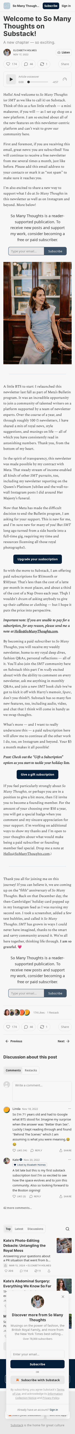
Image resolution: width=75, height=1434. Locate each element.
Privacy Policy (50, 1398)
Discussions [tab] (35, 1229)
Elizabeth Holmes (25, 50)
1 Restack (53, 1012)
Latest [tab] (19, 1229)
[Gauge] (65, 79)
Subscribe (51, 6)
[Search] (67, 1229)
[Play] (11, 79)
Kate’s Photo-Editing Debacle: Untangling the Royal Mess (24, 1245)
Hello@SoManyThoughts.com (36, 631)
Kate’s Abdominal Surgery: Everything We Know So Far (27, 1283)
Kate (15, 1160)
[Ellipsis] (69, 1108)
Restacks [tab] (31, 1070)
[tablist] (21, 1070)
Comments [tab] (13, 1070)
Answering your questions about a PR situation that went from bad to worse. (27, 1258)
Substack (17, 1425)
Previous (16, 1041)
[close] (63, 1296)
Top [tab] (8, 1229)
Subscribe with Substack (40, 1380)
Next (61, 1041)
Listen (66, 52)
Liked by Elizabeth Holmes (31, 1164)
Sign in (66, 6)
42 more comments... (17, 1208)
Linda (16, 1109)
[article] (37, 1255)
